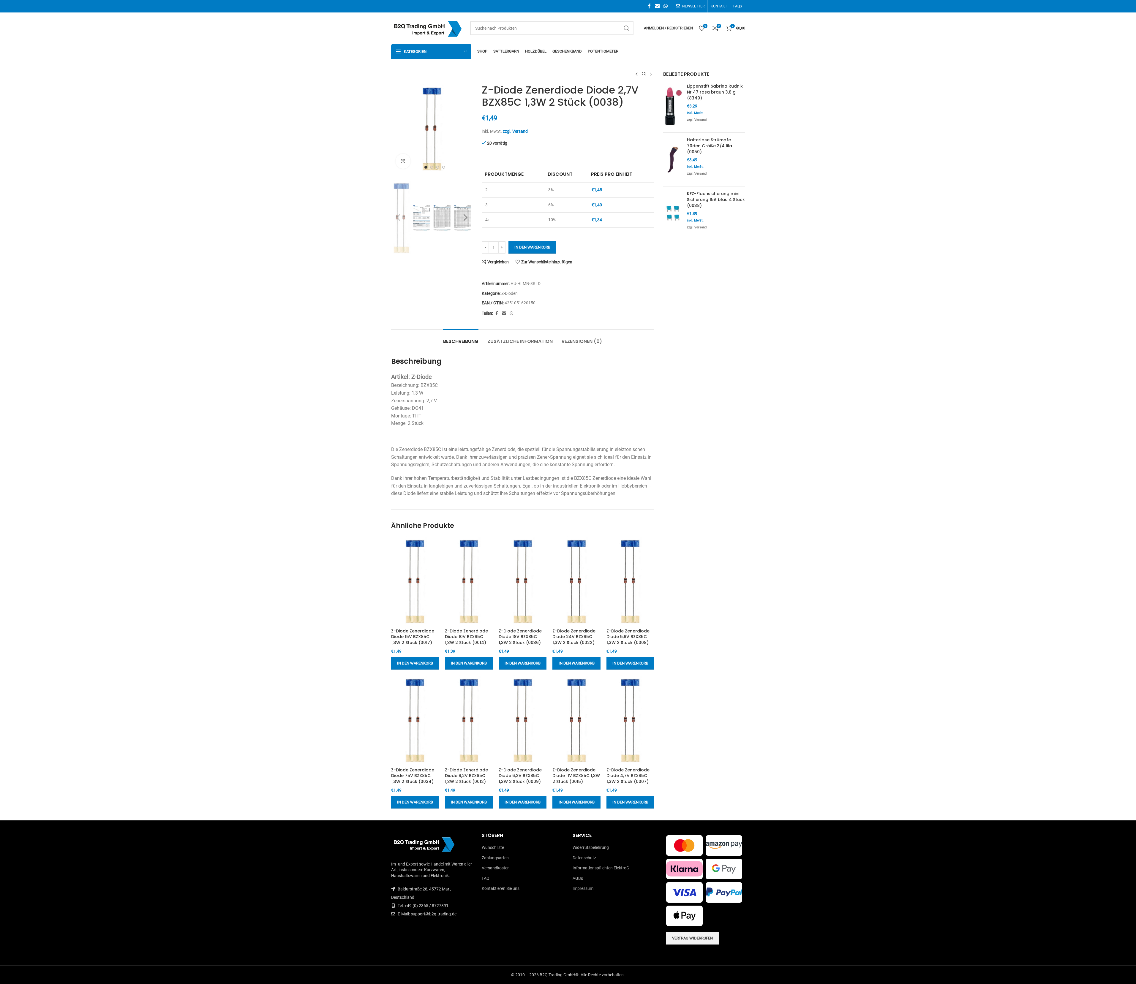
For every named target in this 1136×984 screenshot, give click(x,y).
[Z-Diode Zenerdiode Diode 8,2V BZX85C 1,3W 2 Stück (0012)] (469, 720)
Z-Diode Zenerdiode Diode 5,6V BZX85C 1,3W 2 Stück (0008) (628, 637)
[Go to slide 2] (431, 167)
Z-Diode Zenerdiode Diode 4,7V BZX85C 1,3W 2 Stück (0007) (628, 775)
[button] (398, 217)
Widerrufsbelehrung (591, 847)
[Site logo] (427, 27)
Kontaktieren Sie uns (500, 888)
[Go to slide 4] (443, 167)
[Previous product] (636, 74)
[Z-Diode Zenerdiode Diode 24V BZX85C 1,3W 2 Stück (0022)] (576, 581)
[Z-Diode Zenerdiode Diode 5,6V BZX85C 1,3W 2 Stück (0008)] (630, 581)
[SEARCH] (626, 28)
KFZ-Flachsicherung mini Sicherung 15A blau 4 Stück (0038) (716, 199)
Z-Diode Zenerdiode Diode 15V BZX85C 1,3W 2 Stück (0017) (412, 637)
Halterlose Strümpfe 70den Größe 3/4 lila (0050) (709, 145)
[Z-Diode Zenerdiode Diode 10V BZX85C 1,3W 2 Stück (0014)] (469, 581)
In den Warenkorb (532, 247)
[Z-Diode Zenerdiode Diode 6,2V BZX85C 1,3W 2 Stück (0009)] (522, 720)
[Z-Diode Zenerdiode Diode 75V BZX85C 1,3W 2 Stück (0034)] (415, 720)
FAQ (485, 878)
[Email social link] (657, 6)
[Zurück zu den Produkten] (643, 74)
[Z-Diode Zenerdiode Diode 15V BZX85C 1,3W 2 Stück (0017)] (415, 581)
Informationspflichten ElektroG (601, 868)
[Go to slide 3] (437, 167)
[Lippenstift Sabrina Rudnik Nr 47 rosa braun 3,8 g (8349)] (672, 105)
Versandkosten (496, 868)
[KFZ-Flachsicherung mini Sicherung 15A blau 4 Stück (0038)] (672, 213)
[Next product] (650, 74)
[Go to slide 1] (425, 167)
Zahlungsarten (495, 857)
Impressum (583, 888)
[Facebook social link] (649, 6)
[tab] (460, 338)
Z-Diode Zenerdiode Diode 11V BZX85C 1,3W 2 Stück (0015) (576, 775)
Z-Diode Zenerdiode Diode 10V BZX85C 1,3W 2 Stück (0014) (466, 637)
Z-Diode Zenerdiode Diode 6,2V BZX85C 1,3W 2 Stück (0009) (520, 775)
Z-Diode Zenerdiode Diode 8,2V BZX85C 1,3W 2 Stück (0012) (466, 775)
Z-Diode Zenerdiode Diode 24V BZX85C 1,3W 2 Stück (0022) (573, 637)
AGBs (578, 878)
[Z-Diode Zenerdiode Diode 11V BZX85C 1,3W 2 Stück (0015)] (576, 720)
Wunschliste (493, 847)
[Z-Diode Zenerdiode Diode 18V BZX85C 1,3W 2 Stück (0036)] (522, 581)
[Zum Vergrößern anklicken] (403, 161)
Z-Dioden (509, 293)
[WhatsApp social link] (665, 6)
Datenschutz (584, 857)
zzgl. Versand (515, 131)
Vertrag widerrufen (692, 938)
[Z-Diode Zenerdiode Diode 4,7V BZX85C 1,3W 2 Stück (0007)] (630, 720)
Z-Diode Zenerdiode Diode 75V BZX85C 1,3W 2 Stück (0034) (412, 775)
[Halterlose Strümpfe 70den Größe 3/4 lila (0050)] (672, 159)
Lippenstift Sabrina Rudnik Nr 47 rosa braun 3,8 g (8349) (715, 92)
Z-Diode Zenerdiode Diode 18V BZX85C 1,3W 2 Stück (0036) (520, 637)
